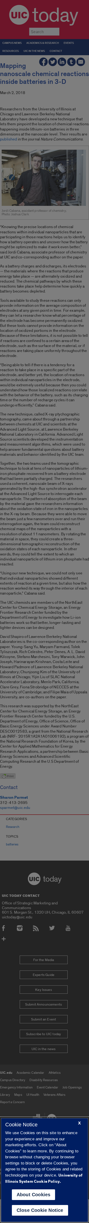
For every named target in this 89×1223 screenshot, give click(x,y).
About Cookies (34, 1194)
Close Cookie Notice (40, 1210)
